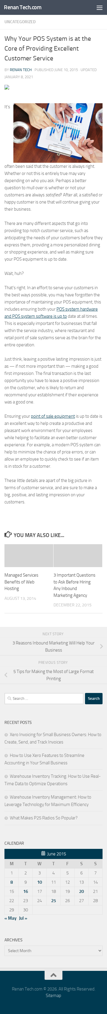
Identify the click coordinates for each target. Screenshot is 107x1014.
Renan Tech (21, 70)
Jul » (23, 918)
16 (25, 891)
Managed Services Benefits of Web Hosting (21, 581)
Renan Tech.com (22, 7)
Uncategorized (20, 21)
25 (53, 900)
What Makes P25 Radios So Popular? (44, 818)
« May (10, 918)
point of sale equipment (53, 416)
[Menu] (99, 7)
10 (39, 882)
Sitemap (53, 995)
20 (81, 891)
